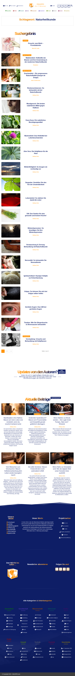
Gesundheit (9, 609)
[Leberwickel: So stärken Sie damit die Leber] (10, 199)
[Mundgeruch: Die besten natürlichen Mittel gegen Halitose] (10, 106)
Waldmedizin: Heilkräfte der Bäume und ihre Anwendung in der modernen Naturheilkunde (35, 60)
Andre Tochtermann (35, 80)
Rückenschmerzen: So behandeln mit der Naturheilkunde (35, 90)
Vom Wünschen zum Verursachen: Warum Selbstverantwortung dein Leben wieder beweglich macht (13, 471)
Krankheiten (25, 40)
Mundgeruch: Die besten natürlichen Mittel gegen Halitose (36, 106)
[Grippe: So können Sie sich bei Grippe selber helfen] (10, 293)
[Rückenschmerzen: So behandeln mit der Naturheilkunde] (10, 90)
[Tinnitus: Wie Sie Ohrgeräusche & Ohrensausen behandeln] (10, 324)
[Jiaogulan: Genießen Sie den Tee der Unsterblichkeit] (10, 184)
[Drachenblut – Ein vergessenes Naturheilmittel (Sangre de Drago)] (10, 75)
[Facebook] (59, 6)
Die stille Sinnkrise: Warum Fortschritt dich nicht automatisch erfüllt (37, 469)
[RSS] (62, 6)
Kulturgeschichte (26, 336)
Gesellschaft (23, 609)
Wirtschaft (51, 609)
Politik (9, 639)
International (62, 414)
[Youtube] (69, 6)
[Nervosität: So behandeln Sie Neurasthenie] (10, 262)
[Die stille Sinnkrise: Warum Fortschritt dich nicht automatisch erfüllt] (37, 458)
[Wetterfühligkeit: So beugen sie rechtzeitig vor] (10, 168)
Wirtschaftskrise (37, 414)
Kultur (66, 609)
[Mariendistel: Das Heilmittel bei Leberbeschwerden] (10, 137)
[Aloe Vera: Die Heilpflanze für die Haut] (10, 153)
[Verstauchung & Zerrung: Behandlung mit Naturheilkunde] (10, 246)
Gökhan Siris (36, 95)
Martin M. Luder (35, 48)
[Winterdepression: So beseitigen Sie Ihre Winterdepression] (10, 231)
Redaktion (35, 65)
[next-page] (11, 351)
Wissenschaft (37, 609)
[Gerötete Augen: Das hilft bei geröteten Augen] (10, 308)
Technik (37, 642)
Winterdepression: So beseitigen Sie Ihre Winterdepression (36, 230)
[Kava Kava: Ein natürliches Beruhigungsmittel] (10, 122)
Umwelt (23, 642)
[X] (65, 6)
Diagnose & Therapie (27, 70)
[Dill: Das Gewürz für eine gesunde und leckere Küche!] (10, 215)
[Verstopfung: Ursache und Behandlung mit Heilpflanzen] (10, 339)
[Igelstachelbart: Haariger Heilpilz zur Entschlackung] (10, 277)
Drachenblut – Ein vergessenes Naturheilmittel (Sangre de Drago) (35, 75)
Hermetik (13, 414)
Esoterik (52, 642)
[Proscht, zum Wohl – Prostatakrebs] (10, 44)
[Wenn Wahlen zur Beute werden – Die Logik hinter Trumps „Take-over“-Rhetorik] (62, 409)
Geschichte (66, 642)
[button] (72, 5)
